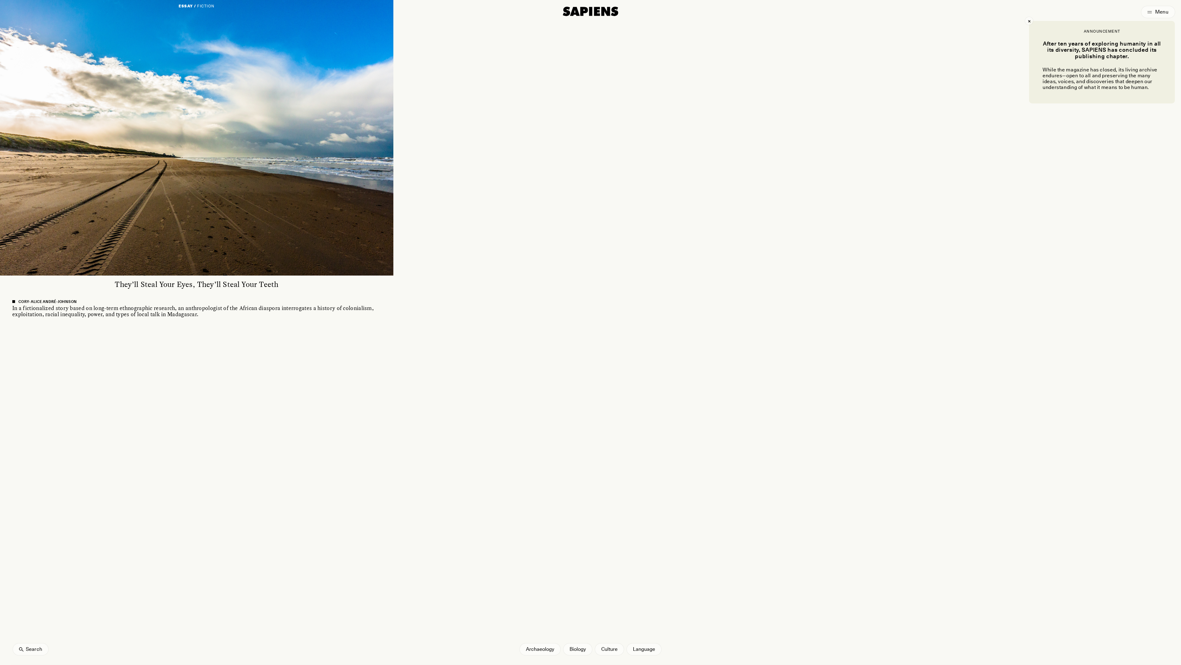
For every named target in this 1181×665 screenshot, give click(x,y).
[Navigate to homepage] (590, 11)
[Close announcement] (1029, 21)
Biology (578, 649)
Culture (609, 649)
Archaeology (540, 649)
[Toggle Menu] (1158, 12)
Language (644, 649)
